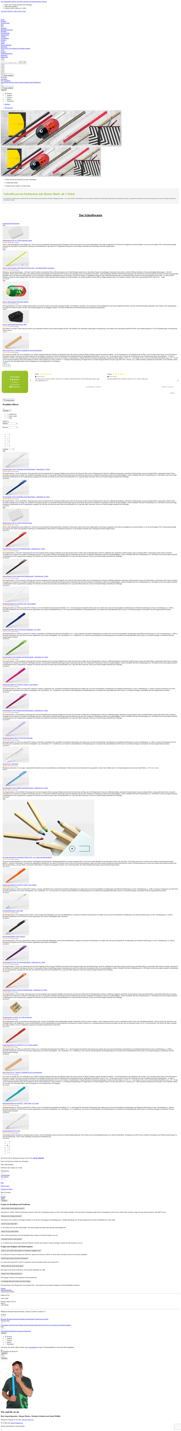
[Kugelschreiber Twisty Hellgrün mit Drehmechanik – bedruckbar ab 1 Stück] (16, 655)
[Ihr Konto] (3, 71)
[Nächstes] (9, 365)
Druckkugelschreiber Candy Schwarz (14, 936)
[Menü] (3, 59)
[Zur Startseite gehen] (13, 18)
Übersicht (4, 82)
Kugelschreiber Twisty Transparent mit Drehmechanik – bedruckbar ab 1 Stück (26, 469)
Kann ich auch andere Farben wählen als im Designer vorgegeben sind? (21, 1250)
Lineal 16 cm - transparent (10, 764)
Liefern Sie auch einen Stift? (9, 1223)
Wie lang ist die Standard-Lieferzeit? (11, 1216)
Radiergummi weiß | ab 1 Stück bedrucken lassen (17, 240)
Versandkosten (32, 1347)
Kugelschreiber (30, 1319)
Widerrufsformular (6, 1290)
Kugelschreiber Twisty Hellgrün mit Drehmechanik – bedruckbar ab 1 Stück (25, 657)
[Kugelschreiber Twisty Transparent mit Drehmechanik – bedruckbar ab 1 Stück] (16, 467)
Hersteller (6, 410)
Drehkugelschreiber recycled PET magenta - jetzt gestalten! (20, 684)
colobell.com (12, 414)
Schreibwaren (39, 1319)
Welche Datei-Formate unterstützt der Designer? (15, 1258)
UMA (10, 418)
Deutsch (9, 93)
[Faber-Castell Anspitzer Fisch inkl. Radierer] (16, 300)
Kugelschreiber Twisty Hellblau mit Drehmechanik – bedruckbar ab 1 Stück (25, 788)
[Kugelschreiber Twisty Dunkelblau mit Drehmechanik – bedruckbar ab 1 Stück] (16, 495)
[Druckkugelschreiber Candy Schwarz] (16, 935)
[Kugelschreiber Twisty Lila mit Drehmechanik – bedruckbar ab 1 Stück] (16, 960)
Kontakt (3, 1197)
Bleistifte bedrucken (13, 1319)
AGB (2, 1331)
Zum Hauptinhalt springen (9, 1)
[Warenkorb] (2, 85)
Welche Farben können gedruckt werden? (13, 1208)
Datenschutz (27, 1331)
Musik (21, 1325)
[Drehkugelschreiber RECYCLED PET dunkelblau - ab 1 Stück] (16, 628)
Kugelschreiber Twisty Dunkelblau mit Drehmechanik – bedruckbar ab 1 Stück (26, 497)
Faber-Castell (13, 416)
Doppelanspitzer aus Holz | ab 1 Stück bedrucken (17, 1017)
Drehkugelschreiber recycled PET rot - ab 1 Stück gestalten (20, 1045)
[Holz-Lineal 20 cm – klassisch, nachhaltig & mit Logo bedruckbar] (16, 349)
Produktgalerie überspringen (11, 223)
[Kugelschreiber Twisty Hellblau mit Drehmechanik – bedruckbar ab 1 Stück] (16, 786)
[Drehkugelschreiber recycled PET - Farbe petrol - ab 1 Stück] (16, 1101)
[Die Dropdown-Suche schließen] (24, 62)
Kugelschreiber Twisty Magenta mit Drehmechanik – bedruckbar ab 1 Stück (25, 710)
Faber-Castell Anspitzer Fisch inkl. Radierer (16, 302)
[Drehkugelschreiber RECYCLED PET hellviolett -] (16, 736)
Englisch (9, 95)
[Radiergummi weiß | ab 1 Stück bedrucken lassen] (16, 239)
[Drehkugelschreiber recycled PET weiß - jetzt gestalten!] (16, 602)
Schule (17, 1325)
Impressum (20, 1331)
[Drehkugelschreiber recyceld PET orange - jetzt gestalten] (16, 883)
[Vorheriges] (4, 365)
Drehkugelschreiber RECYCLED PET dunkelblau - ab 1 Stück (22, 629)
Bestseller (4, 1319)
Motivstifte (38, 1325)
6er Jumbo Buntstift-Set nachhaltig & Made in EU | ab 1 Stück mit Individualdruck (27, 857)
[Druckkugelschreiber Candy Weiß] (16, 909)
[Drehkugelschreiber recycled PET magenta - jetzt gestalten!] (16, 683)
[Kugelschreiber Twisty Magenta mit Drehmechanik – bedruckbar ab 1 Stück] (16, 709)
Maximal (10, 427)
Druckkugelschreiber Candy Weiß (13, 911)
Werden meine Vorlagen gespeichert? (12, 1273)
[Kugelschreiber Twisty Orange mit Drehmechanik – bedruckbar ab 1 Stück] (16, 988)
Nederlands (10, 101)
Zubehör (45, 1319)
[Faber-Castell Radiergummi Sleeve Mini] (16, 323)
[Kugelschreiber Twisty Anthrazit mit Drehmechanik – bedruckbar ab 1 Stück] (16, 574)
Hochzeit (12, 1325)
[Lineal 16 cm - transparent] (16, 762)
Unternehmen (5, 1325)
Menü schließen (8, 75)
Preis (5, 421)
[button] (90, 270)
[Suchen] (20, 62)
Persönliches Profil (12, 82)
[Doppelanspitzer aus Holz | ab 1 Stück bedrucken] (16, 1015)
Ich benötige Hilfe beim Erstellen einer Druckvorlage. (16, 1281)
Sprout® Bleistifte (29, 1325)
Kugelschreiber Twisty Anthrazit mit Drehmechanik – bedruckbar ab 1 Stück (25, 576)
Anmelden (4, 79)
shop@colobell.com (17, 1423)
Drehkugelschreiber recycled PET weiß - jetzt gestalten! (19, 604)
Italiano (9, 99)
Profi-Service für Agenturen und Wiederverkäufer (56, 1325)
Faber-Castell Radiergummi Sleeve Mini (15, 324)
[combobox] (9, 63)
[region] (90, 295)
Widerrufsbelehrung (10, 1331)
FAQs (23, 1426)
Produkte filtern (10, 400)
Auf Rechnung (5, 1175)
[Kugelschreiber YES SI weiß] (16, 1129)
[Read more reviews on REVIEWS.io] (15, 387)
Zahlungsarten (28, 82)
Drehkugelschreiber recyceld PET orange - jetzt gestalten (19, 885)
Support (3, 1288)
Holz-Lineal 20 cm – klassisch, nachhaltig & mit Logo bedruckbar (22, 350)
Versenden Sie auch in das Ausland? (11, 1239)
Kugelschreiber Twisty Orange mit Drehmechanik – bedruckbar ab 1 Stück (25, 990)
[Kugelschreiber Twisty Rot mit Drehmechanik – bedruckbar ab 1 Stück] (16, 547)
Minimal (10, 423)
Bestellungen (37, 82)
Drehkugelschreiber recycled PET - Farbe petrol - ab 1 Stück (21, 1103)
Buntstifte (22, 1319)
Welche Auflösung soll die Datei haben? (12, 1266)
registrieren (7, 80)
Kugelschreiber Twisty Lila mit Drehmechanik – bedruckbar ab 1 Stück (24, 962)
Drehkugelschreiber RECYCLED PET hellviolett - (18, 738)
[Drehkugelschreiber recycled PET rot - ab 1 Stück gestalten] (16, 1043)
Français (9, 97)
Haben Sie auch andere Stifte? (10, 1231)
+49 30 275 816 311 (28, 1420)
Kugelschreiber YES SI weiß (11, 1131)
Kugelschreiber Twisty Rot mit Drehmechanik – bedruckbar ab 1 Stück (24, 549)
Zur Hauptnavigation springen (38, 1)
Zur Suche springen (23, 1)
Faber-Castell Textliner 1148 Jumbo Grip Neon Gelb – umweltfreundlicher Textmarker (28, 268)
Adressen (21, 82)
